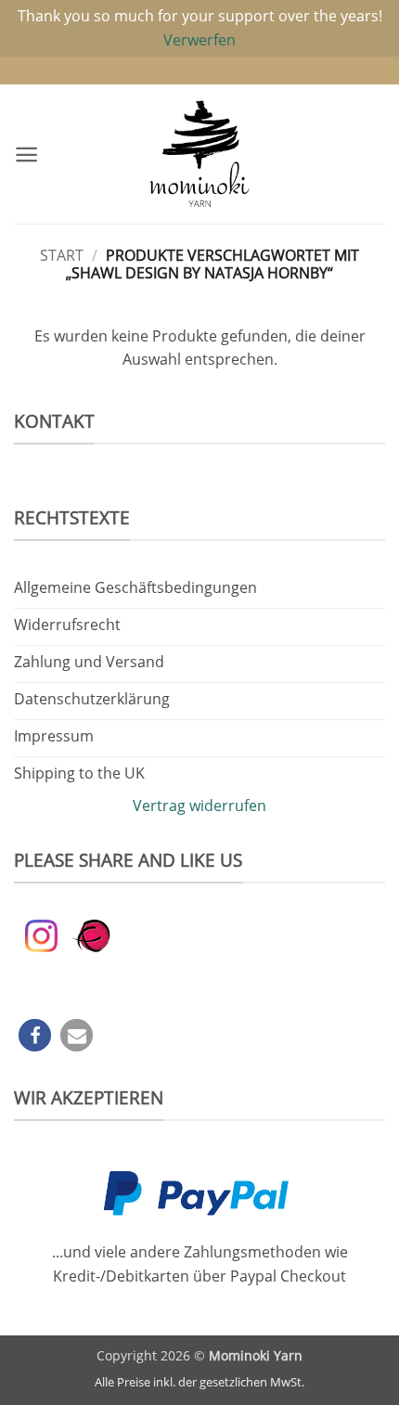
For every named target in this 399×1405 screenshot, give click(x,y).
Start (62, 255)
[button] (26, 154)
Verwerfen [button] (199, 40)
